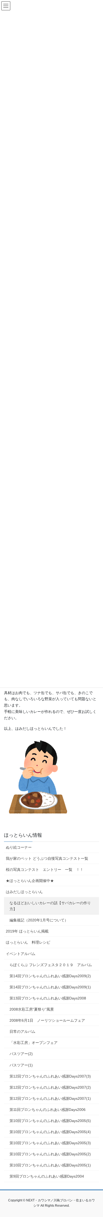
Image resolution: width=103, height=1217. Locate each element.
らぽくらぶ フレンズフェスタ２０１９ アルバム (51, 965)
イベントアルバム (20, 954)
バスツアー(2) (21, 1054)
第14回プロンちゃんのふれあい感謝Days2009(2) (50, 976)
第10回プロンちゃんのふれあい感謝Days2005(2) (50, 1154)
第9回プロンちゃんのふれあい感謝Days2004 (47, 1176)
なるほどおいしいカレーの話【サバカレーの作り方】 (50, 906)
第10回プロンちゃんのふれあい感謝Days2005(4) (50, 1132)
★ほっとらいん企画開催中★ (30, 881)
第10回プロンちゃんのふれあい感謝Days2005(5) (50, 1121)
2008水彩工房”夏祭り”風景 (32, 1009)
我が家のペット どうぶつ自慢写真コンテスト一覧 (47, 858)
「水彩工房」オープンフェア (34, 1042)
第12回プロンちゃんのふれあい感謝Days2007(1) (50, 1098)
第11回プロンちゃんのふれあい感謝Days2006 (48, 1109)
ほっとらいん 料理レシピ (28, 942)
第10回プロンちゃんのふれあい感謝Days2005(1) (50, 1165)
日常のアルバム (22, 1031)
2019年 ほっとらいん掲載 (27, 931)
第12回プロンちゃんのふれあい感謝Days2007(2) (50, 1087)
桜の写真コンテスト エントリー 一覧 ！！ (44, 869)
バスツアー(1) (21, 1065)
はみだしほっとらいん (24, 892)
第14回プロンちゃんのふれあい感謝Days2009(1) (50, 987)
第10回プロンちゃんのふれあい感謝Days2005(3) (50, 1143)
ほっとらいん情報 (23, 835)
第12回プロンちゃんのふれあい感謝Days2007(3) (50, 1076)
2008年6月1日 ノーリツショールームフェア (47, 1020)
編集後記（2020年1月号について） (39, 920)
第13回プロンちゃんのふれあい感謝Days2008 (48, 998)
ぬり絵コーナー (19, 847)
